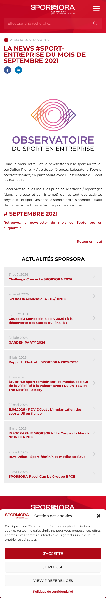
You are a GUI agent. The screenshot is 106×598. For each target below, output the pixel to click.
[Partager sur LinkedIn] (18, 70)
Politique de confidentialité (53, 591)
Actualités (17, 35)
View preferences (53, 580)
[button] (98, 515)
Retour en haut (89, 241)
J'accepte (53, 553)
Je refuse (53, 567)
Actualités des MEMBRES (70, 35)
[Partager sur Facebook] (7, 70)
